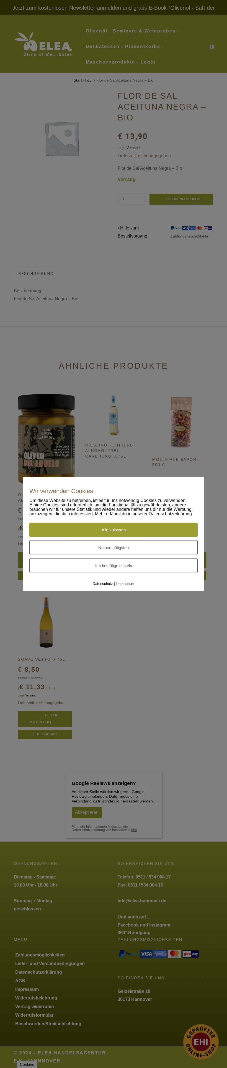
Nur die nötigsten (113, 547)
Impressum (125, 584)
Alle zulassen (114, 529)
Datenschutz (103, 584)
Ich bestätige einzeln (113, 565)
